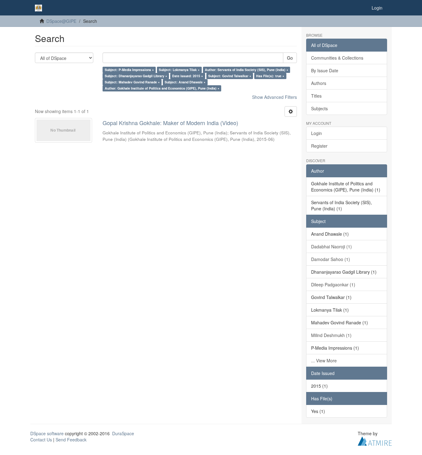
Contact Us (41, 439)
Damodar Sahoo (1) (330, 259)
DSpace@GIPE (61, 21)
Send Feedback (71, 439)
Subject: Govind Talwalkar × (229, 76)
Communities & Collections (337, 58)
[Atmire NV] (375, 440)
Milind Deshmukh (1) (331, 335)
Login (316, 133)
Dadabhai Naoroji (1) (331, 246)
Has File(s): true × (270, 76)
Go (290, 58)
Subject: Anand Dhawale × (185, 82)
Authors (318, 83)
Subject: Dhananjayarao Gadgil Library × (136, 76)
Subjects (319, 108)
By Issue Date (324, 70)
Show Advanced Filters (274, 97)
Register (319, 146)
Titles (316, 96)
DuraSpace (123, 433)
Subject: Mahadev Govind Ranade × (132, 82)
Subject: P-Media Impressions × (129, 69)
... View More (324, 360)
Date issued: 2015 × (187, 76)
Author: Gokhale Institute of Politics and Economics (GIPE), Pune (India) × (162, 88)
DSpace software (47, 433)
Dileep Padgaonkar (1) (333, 284)
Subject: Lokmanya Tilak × (179, 69)
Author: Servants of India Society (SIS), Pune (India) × (246, 69)
